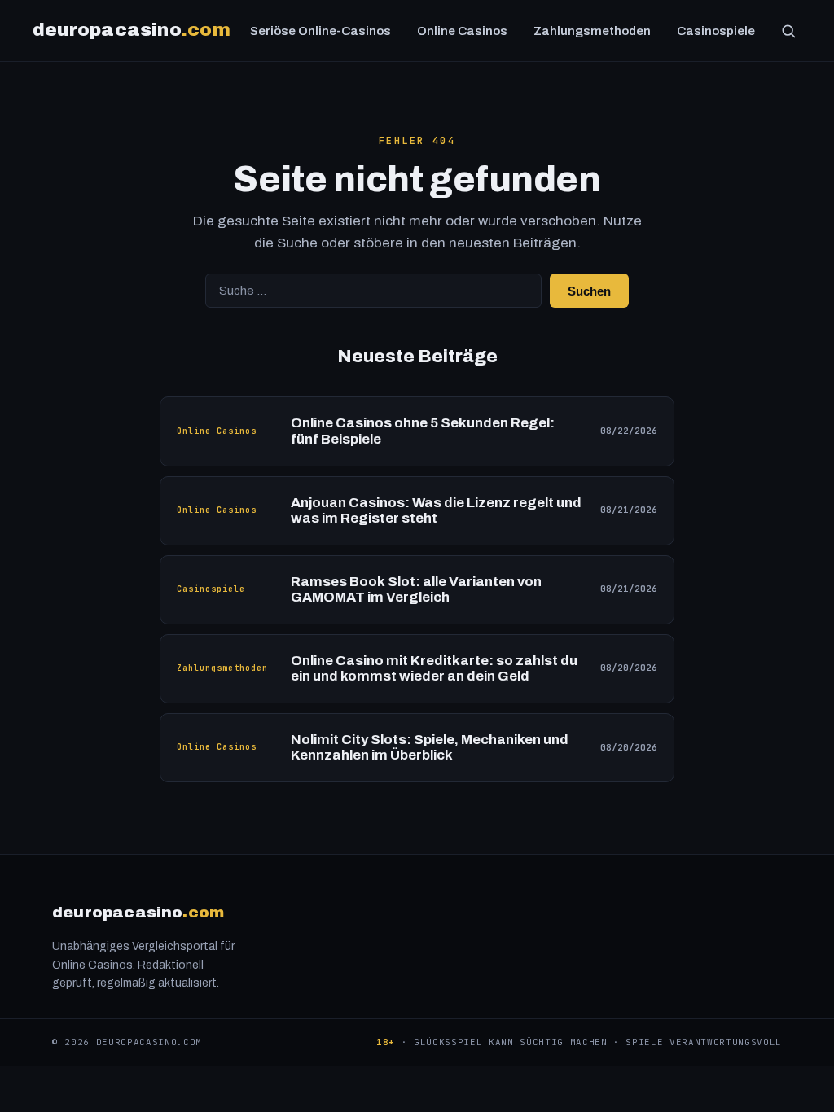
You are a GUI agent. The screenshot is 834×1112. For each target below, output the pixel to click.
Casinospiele (716, 30)
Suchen (589, 291)
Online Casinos (462, 30)
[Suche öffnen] (788, 31)
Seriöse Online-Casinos (320, 30)
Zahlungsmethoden (592, 30)
